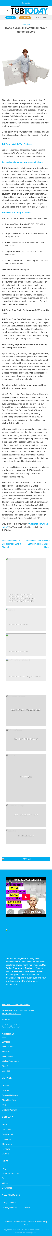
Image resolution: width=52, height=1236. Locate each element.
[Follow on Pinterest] (18, 1026)
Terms (23, 1222)
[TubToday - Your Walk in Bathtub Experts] (29, 10)
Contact (5, 1091)
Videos (5, 1183)
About (4, 1125)
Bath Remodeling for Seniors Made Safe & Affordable (11, 544)
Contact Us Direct (10, 1095)
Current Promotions (10, 1173)
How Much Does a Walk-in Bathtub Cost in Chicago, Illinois (38, 544)
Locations (6, 1139)
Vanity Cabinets (9, 1203)
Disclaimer (8, 1222)
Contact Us (26, 3)
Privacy (17, 1222)
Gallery (5, 1178)
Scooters (6, 1071)
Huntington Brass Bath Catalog (16, 1207)
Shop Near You (9, 1100)
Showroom (7, 1144)
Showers (6, 1051)
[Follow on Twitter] (13, 1026)
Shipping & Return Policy (37, 1222)
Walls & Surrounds (10, 1061)
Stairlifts (5, 1066)
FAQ (4, 1105)
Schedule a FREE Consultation (16, 1005)
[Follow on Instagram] (9, 1026)
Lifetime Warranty (9, 1110)
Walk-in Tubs (8, 1047)
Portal (26, 1224)
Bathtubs (6, 1042)
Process (5, 1086)
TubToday (26, 24)
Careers (5, 1154)
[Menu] (3, 11)
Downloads (7, 1188)
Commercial (7, 1134)
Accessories (7, 1056)
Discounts (6, 1129)
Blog (4, 1168)
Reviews (6, 1149)
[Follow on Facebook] (4, 1026)
